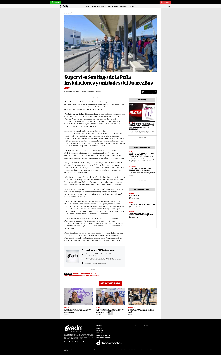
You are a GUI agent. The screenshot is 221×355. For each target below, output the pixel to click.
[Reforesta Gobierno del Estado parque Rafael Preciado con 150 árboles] (142, 296)
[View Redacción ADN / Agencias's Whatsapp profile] (82, 258)
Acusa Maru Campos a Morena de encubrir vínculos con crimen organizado (77, 310)
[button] (157, 6)
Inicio (65, 13)
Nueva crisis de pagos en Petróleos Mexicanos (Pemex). (141, 214)
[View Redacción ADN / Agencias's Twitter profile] (82, 254)
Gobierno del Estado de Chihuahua (84, 273)
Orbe (130, 151)
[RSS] (72, 341)
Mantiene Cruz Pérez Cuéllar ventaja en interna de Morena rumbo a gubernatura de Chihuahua (141, 126)
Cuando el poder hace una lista (142, 204)
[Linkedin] (70, 341)
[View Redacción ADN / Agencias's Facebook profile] (82, 249)
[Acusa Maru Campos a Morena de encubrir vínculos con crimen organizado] (78, 296)
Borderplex (131, 307)
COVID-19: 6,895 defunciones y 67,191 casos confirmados (141, 169)
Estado (70, 13)
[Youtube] (83, 341)
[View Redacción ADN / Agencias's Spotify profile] (82, 262)
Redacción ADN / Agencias (99, 250)
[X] (151, 92)
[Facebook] (147, 92)
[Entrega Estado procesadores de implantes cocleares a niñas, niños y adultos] (110, 296)
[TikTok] (78, 341)
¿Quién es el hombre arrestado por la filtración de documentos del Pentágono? (142, 155)
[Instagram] (67, 341)
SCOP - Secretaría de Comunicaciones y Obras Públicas (82, 276)
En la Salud (132, 166)
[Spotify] (75, 341)
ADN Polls (132, 122)
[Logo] (64, 6)
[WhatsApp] (143, 92)
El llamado (134, 195)
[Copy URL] (155, 92)
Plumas (131, 193)
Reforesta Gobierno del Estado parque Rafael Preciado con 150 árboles (141, 310)
